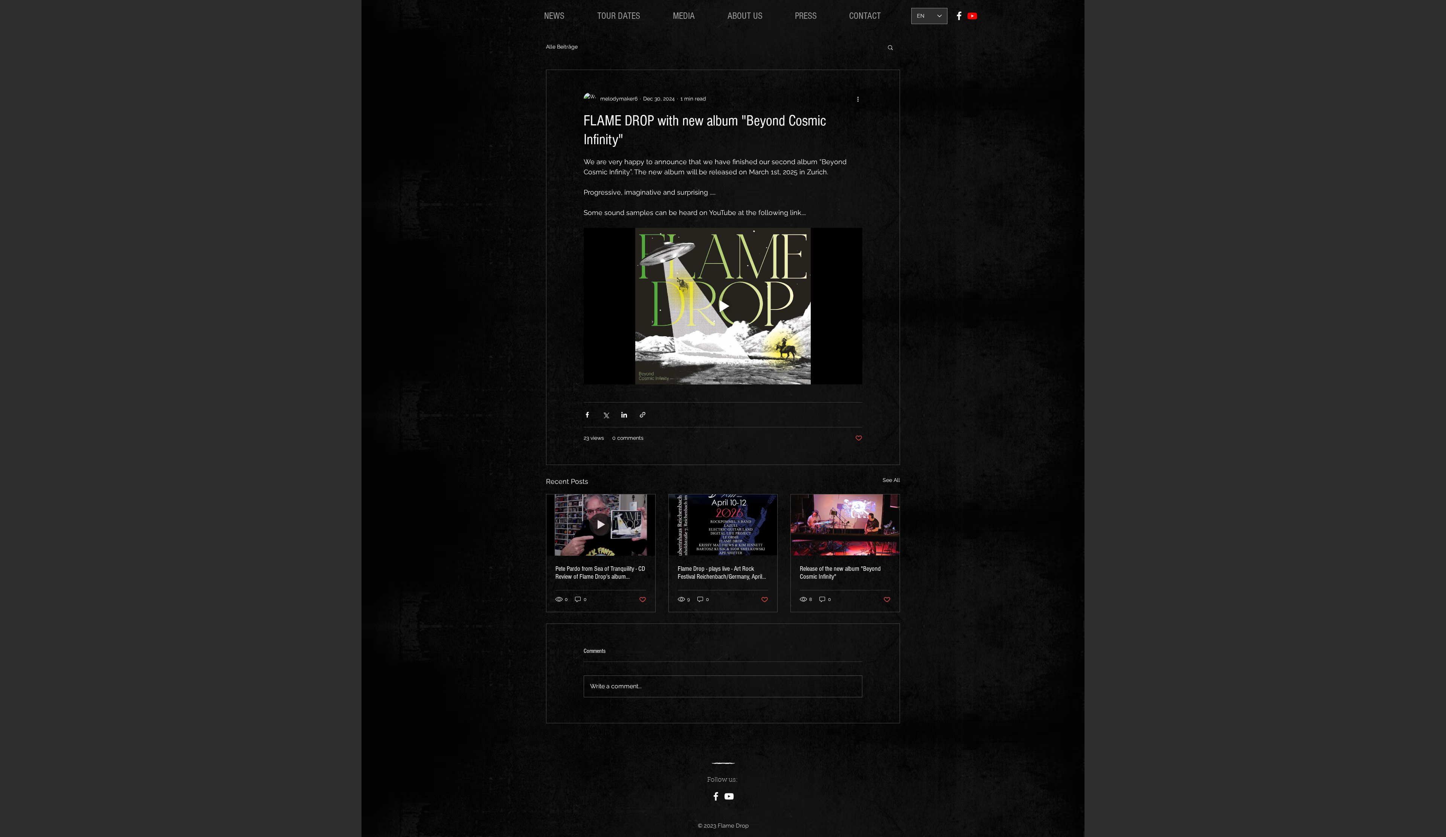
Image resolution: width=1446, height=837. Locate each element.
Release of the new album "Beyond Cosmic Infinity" (840, 573)
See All (891, 480)
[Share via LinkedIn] (624, 414)
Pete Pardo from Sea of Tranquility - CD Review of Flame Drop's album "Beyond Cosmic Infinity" (600, 573)
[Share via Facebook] (587, 414)
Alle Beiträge (562, 47)
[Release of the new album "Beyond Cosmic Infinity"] (845, 524)
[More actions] (857, 98)
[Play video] (723, 306)
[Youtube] (972, 15)
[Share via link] (642, 414)
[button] (890, 47)
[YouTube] (729, 796)
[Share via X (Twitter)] (605, 414)
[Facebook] (959, 15)
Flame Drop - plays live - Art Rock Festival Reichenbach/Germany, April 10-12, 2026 (720, 573)
